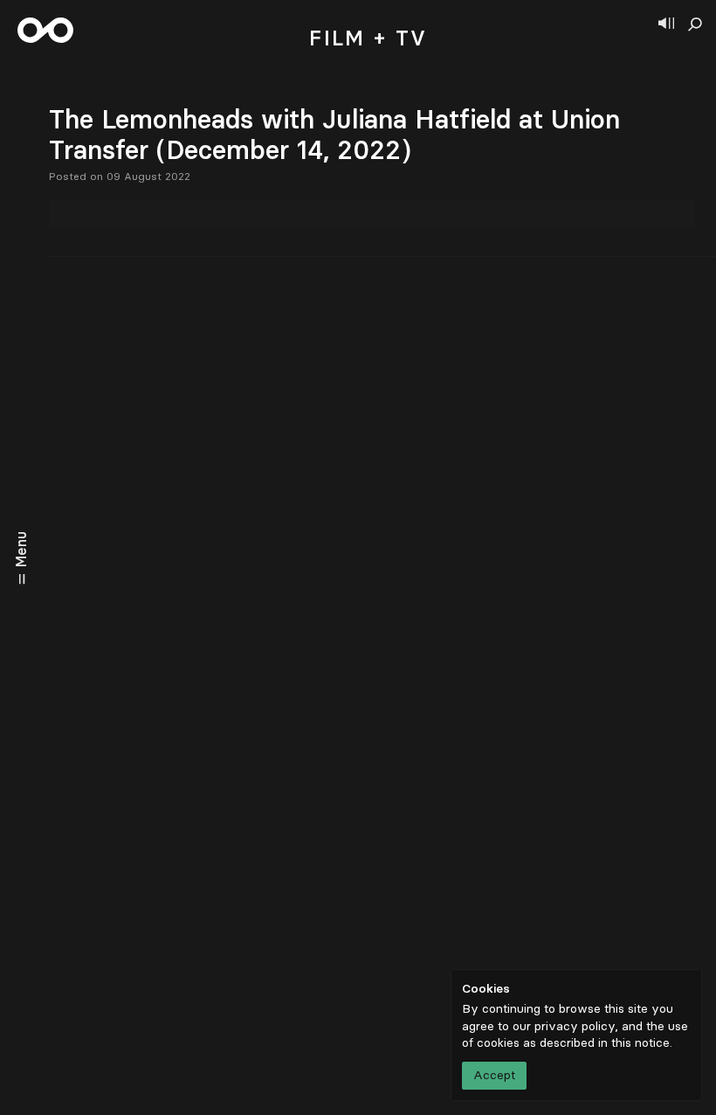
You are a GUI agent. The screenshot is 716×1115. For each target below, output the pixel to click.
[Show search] (695, 24)
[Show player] (666, 24)
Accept (494, 1075)
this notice (640, 1042)
